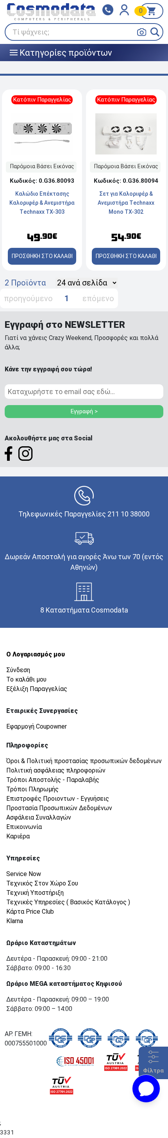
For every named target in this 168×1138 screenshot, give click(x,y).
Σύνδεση (18, 670)
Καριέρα (18, 836)
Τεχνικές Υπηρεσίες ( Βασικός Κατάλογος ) (68, 902)
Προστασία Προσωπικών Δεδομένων (59, 808)
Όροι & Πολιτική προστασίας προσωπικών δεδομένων (84, 761)
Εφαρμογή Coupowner (36, 726)
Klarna (14, 921)
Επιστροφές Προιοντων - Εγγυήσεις (57, 798)
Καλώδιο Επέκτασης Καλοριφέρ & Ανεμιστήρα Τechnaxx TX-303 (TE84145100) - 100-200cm (42, 212)
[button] (154, 31)
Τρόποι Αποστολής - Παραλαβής (52, 780)
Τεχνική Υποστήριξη (35, 892)
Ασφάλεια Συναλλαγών (38, 817)
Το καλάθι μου (26, 679)
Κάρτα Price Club (30, 911)
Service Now (23, 874)
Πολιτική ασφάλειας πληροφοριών (55, 770)
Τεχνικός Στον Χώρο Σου (42, 883)
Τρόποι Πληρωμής (32, 789)
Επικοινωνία (24, 827)
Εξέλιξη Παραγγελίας (36, 689)
